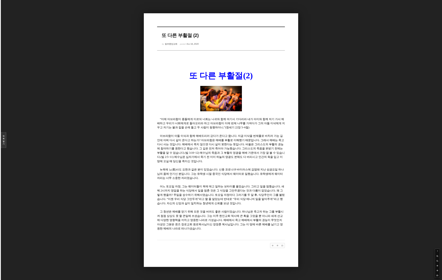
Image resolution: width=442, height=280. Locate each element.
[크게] (437, 256)
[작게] (437, 260)
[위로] (437, 265)
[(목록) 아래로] (437, 270)
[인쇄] (437, 275)
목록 (4, 140)
